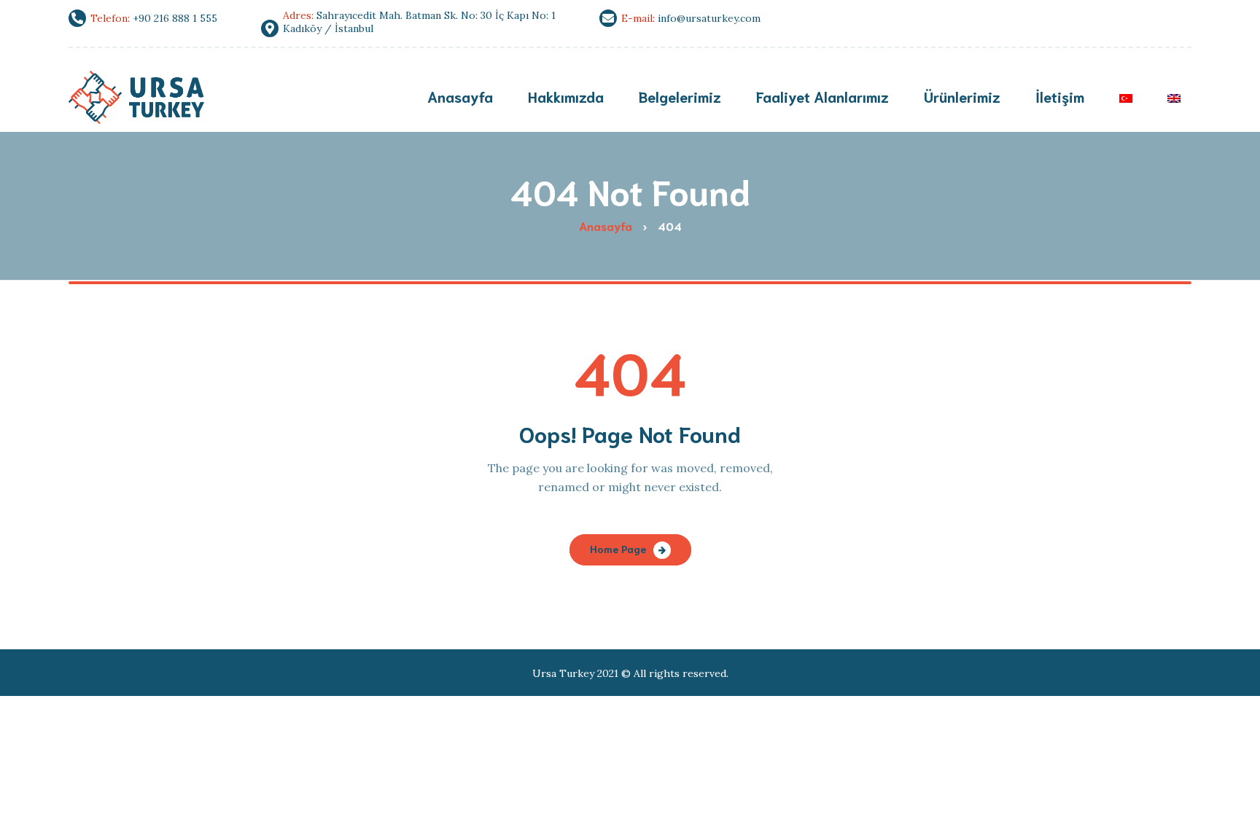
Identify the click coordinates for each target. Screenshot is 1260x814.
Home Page (618, 548)
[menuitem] (1126, 98)
